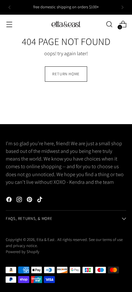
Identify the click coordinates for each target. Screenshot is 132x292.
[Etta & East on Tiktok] (40, 200)
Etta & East (46, 239)
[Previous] (10, 7)
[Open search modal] (109, 24)
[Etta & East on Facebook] (9, 200)
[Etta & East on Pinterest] (30, 200)
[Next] (122, 7)
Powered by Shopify (22, 251)
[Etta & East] (66, 24)
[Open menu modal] (9, 24)
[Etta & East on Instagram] (20, 200)
